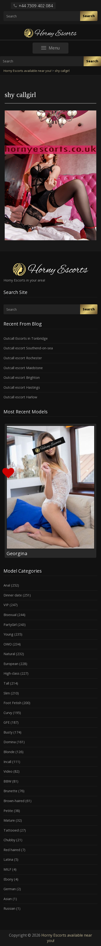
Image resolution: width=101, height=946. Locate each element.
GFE (7, 722)
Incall (7, 761)
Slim (7, 693)
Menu (58, 49)
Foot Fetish (12, 703)
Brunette (10, 791)
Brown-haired (14, 801)
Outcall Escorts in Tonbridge (26, 338)
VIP (6, 605)
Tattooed (11, 830)
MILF (7, 869)
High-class (11, 673)
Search (89, 16)
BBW (7, 781)
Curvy (8, 712)
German (10, 889)
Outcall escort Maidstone (23, 368)
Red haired (12, 850)
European (11, 663)
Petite (8, 810)
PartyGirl (10, 624)
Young (8, 634)
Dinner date (13, 595)
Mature (9, 820)
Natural (9, 654)
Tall (6, 683)
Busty (8, 732)
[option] (50, 491)
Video (8, 771)
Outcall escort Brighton (22, 377)
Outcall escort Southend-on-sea (28, 348)
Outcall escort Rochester (23, 358)
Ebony (8, 879)
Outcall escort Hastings (22, 387)
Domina (10, 742)
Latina (8, 859)
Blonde (9, 752)
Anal (7, 585)
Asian (8, 899)
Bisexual (10, 614)
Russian (9, 908)
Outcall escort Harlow (20, 397)
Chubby (9, 840)
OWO (8, 644)
